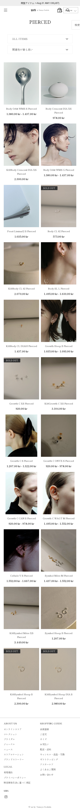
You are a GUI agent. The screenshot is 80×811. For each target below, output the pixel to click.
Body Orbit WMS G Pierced (58, 170)
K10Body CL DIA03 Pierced (21, 346)
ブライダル (9, 739)
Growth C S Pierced (21, 461)
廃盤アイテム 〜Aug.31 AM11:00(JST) (40, 2)
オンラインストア (13, 729)
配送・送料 (45, 749)
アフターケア (46, 764)
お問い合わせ (46, 774)
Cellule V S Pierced (21, 575)
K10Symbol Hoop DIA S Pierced (59, 696)
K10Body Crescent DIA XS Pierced (21, 171)
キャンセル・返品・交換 (52, 754)
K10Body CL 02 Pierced (21, 288)
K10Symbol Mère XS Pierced (21, 635)
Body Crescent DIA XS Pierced (59, 110)
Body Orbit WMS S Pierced (21, 108)
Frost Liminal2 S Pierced (21, 231)
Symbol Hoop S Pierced (58, 633)
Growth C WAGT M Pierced (58, 518)
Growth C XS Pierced (21, 403)
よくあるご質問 (48, 769)
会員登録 (44, 729)
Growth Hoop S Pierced (58, 346)
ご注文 (43, 734)
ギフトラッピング (49, 759)
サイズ (43, 739)
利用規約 (8, 772)
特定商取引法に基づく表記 (17, 782)
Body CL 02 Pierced (59, 231)
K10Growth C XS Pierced (58, 403)
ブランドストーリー (14, 759)
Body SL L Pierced (58, 288)
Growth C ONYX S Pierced (58, 461)
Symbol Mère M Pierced (59, 575)
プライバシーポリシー (15, 777)
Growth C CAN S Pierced (21, 518)
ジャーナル (9, 744)
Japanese (68, 10)
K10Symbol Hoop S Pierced (21, 696)
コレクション (10, 734)
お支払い (44, 744)
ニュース (8, 749)
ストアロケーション (14, 754)
